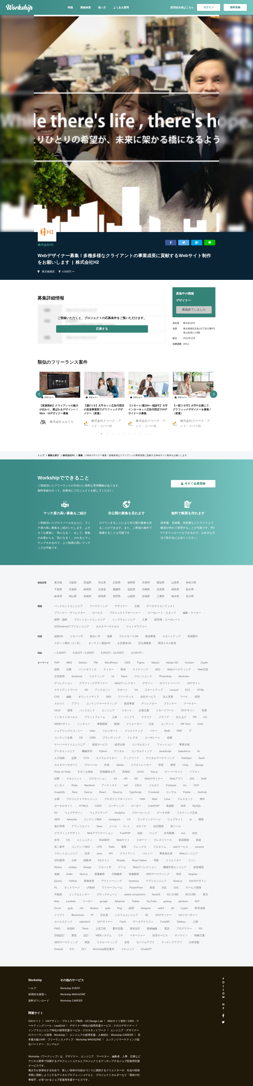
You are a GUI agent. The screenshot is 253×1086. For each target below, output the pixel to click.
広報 (137, 606)
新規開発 (184, 839)
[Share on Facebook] (170, 243)
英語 (166, 928)
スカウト (59, 703)
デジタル (119, 751)
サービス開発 (193, 887)
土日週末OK (124, 643)
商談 (87, 942)
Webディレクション (144, 867)
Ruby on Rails (62, 771)
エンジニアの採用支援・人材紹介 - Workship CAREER (101, 1034)
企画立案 (144, 710)
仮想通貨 (198, 867)
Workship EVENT (70, 988)
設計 (86, 935)
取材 (123, 669)
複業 (123, 846)
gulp (70, 908)
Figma (140, 662)
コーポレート (152, 737)
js (191, 819)
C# (115, 778)
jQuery (58, 880)
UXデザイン (188, 710)
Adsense (120, 901)
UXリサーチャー (188, 914)
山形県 (175, 582)
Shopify (120, 860)
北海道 (102, 589)
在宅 (56, 839)
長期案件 (192, 636)
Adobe (120, 764)
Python (103, 751)
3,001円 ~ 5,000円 (83, 652)
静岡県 (87, 589)
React (102, 792)
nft (172, 908)
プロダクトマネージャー (118, 798)
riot (81, 908)
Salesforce (184, 751)
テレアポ (132, 737)
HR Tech (186, 723)
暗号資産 (200, 908)
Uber (92, 730)
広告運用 (59, 676)
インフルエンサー (79, 894)
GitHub (73, 880)
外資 (106, 764)
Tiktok (85, 928)
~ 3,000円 (60, 652)
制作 (179, 874)
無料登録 (235, 7)
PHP (56, 662)
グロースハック (141, 812)
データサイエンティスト (161, 606)
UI (112, 676)
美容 (152, 887)
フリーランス (126, 696)
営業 (204, 710)
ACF (197, 901)
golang (168, 901)
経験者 (87, 860)
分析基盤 (194, 942)
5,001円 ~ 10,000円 (112, 652)
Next (74, 792)
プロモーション (98, 778)
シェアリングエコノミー (68, 730)
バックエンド (87, 710)
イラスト (194, 771)
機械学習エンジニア (175, 867)
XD (86, 689)
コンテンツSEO (80, 846)
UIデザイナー (105, 921)
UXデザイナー (163, 914)
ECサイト (103, 860)
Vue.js (154, 771)
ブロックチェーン (106, 894)
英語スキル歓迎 (167, 643)
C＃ (121, 935)
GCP (196, 785)
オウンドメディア (88, 696)
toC (126, 785)
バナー (153, 730)
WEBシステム (104, 935)
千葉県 (58, 589)
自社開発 (158, 826)
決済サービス (160, 935)
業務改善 (89, 880)
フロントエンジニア (66, 853)
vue (183, 833)
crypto (184, 908)
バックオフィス (87, 669)
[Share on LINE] (209, 243)
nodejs (72, 867)
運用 (69, 710)
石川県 (190, 596)
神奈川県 (191, 582)
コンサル (171, 792)
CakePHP (153, 805)
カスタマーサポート (66, 764)
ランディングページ (149, 819)
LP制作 (91, 887)
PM (96, 662)
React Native (139, 860)
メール (113, 826)
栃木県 (190, 589)
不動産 (58, 894)
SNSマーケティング (157, 874)
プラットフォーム (94, 717)
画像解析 (99, 874)
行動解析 (117, 874)
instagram (114, 819)
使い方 (102, 7)
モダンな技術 (85, 771)
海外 (202, 798)
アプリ (75, 703)
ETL (72, 949)
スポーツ (142, 839)
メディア (164, 717)
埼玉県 (102, 582)
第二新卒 (59, 846)
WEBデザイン (62, 723)
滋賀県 (131, 589)
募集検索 (85, 7)
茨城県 (87, 582)
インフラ (129, 717)
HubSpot (186, 757)
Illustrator (184, 676)
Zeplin (204, 662)
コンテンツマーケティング (101, 703)
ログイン (208, 7)
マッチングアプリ (171, 942)
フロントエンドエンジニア (89, 619)
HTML (200, 689)
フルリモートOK (128, 636)
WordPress (111, 662)
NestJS (156, 894)
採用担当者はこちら (182, 7)
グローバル (90, 764)
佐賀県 (160, 589)
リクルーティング (107, 942)
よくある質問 (121, 7)
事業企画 (184, 744)
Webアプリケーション (100, 833)
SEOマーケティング (66, 942)
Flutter (187, 792)
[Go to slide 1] (101, 433)
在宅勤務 (169, 833)
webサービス (180, 846)
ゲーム (122, 867)
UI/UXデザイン (197, 880)
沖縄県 (146, 589)
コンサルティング (141, 751)
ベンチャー (83, 723)
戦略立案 (199, 935)
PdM (142, 798)
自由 (139, 833)
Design (87, 867)
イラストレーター (141, 764)
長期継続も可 (107, 771)
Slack (124, 676)
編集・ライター (192, 612)
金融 (56, 874)
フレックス (139, 846)
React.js (117, 792)
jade (107, 908)
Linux (167, 798)
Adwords (72, 819)
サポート (122, 689)
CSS (56, 696)
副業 (56, 669)
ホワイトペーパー (170, 683)
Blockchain (77, 914)
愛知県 (160, 582)
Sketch (155, 662)
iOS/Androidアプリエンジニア (71, 626)
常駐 (156, 860)
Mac (56, 901)
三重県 (160, 596)
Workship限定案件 (103, 949)
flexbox (94, 908)
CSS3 (98, 805)
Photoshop (165, 676)
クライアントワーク (66, 689)
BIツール (176, 826)
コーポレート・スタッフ (161, 612)
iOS (192, 778)
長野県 (117, 596)
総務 (169, 737)
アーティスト (109, 785)
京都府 (73, 589)
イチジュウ (127, 949)
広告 (151, 723)
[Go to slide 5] (123, 433)
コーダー (136, 805)
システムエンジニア (126, 914)
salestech (84, 921)
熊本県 (175, 596)
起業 (74, 757)
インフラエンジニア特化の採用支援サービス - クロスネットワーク (67, 1030)
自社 (194, 833)
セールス (97, 612)
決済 (87, 853)
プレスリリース (163, 839)
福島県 (175, 589)
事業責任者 (165, 853)
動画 (116, 723)
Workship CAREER (71, 1000)
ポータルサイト (63, 805)
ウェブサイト (175, 819)
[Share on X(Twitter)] (183, 243)
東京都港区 (48, 271)
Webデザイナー (154, 778)
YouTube (151, 901)
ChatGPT (146, 949)
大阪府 (73, 582)
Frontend (153, 792)
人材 (114, 717)
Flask (123, 921)
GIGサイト (34, 1020)
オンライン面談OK (99, 643)
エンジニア (108, 710)
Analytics (120, 812)
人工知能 (59, 757)
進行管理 (59, 826)
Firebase (171, 785)
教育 (173, 764)
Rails (111, 846)
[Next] (213, 394)
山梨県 (131, 596)
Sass (99, 826)
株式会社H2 (46, 244)
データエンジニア (64, 751)
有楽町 (71, 928)
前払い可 (95, 636)
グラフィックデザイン (67, 833)
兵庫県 (146, 582)
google (104, 901)
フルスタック (185, 798)
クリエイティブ (134, 730)
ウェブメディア (99, 812)
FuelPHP (125, 833)
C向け (138, 785)
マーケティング (99, 606)
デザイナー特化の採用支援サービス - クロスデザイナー (102, 1025)
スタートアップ (171, 636)
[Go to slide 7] (134, 433)
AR (136, 778)
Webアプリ (176, 778)
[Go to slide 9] (145, 433)
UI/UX (140, 771)
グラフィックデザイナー (93, 683)
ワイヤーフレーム (112, 887)
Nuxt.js (84, 874)
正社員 (104, 914)
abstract (183, 901)
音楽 (161, 764)
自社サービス (148, 696)
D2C (176, 887)
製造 (74, 935)
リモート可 (76, 636)
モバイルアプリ (145, 942)
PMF (179, 730)
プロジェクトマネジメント (81, 798)
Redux (58, 867)
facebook (76, 676)
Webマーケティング (179, 669)
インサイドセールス (66, 717)
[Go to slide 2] (106, 433)
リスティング (97, 676)
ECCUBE (190, 894)
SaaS (201, 757)
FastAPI (165, 921)
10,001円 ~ (137, 652)
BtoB (167, 730)
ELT (83, 949)
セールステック (63, 921)
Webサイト (123, 839)
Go (185, 785)
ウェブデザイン (74, 812)
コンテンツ (167, 723)
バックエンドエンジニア (68, 606)
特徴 (70, 7)
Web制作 (104, 839)
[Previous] (39, 394)
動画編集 (152, 928)
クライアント (127, 853)
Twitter (135, 901)
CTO (86, 757)
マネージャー (137, 935)
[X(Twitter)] (223, 1022)
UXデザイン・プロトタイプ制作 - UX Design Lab (74, 1020)
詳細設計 (59, 935)
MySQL (196, 805)
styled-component (134, 894)
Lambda (71, 901)
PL (55, 887)
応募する (102, 328)
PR (195, 717)
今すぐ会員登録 (195, 483)
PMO (57, 928)
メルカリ (154, 785)
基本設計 (135, 928)
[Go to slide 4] (117, 433)
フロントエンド (143, 676)
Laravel (174, 689)
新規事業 (150, 636)
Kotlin (69, 874)
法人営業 (168, 696)
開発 (201, 819)
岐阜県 (58, 596)
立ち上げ (181, 717)
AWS (69, 662)
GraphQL (59, 792)
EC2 (187, 689)
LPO (99, 846)
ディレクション (63, 683)
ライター (108, 669)
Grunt (57, 908)
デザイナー (121, 606)
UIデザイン (193, 683)
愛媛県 (117, 589)
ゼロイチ (141, 826)
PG (200, 928)
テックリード (131, 757)
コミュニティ (84, 839)
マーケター (190, 703)
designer (146, 908)
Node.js (177, 880)
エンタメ (59, 785)
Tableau (181, 921)
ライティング (140, 669)
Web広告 (203, 669)
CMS (127, 662)
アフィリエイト (80, 826)
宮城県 (146, 596)
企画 (56, 798)
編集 (68, 696)
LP (128, 819)
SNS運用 (59, 860)
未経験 (170, 805)
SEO (157, 669)
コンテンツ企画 (63, 737)
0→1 (126, 826)
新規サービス (100, 744)
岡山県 (73, 596)
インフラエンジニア (123, 619)
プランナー (170, 703)
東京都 (58, 582)
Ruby (74, 785)
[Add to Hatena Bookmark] (196, 243)
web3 (161, 908)
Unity (185, 764)
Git (136, 689)
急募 (109, 636)
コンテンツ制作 (93, 819)
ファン (192, 860)
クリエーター (134, 723)
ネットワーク (72, 887)
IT (190, 730)
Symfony (134, 880)
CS (68, 839)
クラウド (146, 717)
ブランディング (111, 737)
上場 (195, 921)
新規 (198, 839)
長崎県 (87, 596)
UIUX (57, 710)
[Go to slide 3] (112, 433)
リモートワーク (165, 710)
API (111, 853)
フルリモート (110, 730)
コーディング (116, 805)
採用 (197, 696)
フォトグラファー (136, 626)
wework (199, 846)
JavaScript (165, 751)
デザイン (147, 683)
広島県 (117, 582)
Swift (204, 778)
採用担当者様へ (37, 994)
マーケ (184, 696)
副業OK (58, 636)
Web (154, 798)
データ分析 (163, 812)
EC (56, 812)
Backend (89, 785)
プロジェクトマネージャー (125, 612)
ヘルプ (32, 988)
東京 (205, 894)
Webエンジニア (188, 853)
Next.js (88, 792)
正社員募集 (144, 643)
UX (205, 717)
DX (81, 737)
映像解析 (134, 874)
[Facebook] (223, 1016)
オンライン (181, 935)
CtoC (200, 723)
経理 (131, 908)
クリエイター (173, 860)
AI (198, 751)
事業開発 (102, 723)
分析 (74, 860)
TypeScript (135, 792)
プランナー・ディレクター (69, 612)
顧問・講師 (60, 619)
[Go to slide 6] (128, 433)
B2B (183, 805)
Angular (192, 874)
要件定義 (118, 928)
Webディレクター (125, 683)
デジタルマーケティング (160, 757)
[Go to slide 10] (151, 433)
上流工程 (100, 928)
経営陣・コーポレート (167, 619)
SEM (57, 819)
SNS (108, 696)
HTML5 (83, 805)
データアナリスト (143, 921)
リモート (126, 710)
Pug (119, 908)
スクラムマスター (106, 757)
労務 (68, 669)
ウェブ (153, 833)
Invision (189, 662)
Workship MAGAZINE (72, 994)
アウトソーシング (111, 880)
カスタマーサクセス (107, 626)
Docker (83, 662)
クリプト (59, 914)
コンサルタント (141, 744)
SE (146, 914)
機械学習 (87, 751)
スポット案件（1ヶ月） (68, 643)
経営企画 (120, 744)
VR (125, 778)
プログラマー (184, 928)
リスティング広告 (187, 812)
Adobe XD (172, 662)
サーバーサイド (173, 771)
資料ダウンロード (38, 1000)
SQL (164, 887)
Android (202, 792)
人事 (144, 619)
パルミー (147, 853)
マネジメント (74, 778)
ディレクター (149, 703)
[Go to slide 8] (140, 433)
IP (92, 914)
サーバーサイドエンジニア (69, 744)
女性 (126, 942)
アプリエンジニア (156, 880)
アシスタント (102, 689)
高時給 (126, 771)
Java (99, 853)
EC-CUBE (173, 894)
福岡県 (131, 582)
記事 (56, 778)
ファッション (164, 744)
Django (199, 764)
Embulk (58, 949)
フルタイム (159, 846)
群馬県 (102, 596)
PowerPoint (136, 887)
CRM (93, 737)
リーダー (88, 901)
